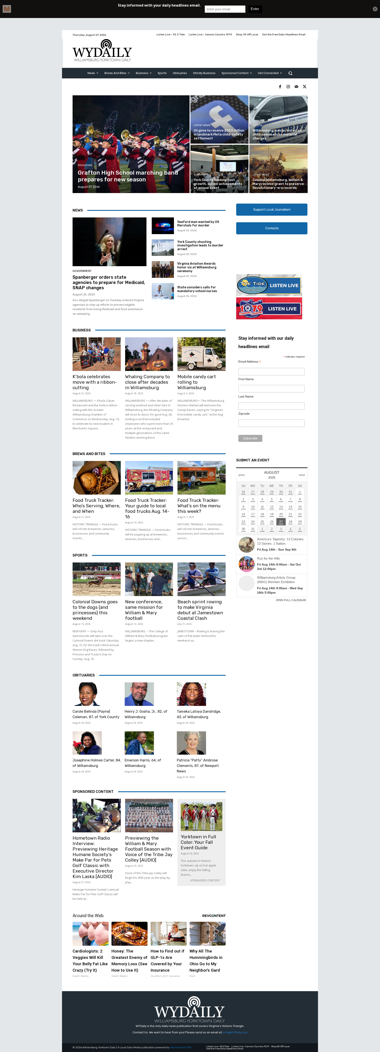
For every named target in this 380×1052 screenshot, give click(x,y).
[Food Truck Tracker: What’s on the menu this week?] (201, 478)
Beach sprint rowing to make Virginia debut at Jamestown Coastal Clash (200, 610)
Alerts (257, 125)
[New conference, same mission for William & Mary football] (149, 579)
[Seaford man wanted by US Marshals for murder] (163, 225)
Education (85, 165)
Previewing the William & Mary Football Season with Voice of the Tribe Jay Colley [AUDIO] (149, 849)
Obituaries (84, 675)
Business (82, 330)
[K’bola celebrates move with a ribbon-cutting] (97, 354)
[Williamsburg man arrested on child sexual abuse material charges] (278, 119)
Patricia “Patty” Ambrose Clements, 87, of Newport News (198, 765)
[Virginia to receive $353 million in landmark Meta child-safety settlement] (219, 119)
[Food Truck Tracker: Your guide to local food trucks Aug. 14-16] (149, 478)
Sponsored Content (93, 791)
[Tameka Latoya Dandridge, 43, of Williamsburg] (191, 694)
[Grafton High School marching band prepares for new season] (131, 144)
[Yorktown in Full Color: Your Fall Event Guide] (201, 816)
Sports (80, 555)
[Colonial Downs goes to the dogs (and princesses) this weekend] (97, 579)
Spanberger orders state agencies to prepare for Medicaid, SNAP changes (109, 282)
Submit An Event (253, 460)
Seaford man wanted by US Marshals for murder (198, 224)
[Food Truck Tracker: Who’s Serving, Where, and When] (97, 478)
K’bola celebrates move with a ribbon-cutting (95, 382)
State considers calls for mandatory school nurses (197, 289)
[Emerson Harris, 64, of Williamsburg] (139, 743)
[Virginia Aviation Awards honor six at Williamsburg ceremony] (163, 269)
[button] (290, 73)
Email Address (249, 362)
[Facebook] (280, 87)
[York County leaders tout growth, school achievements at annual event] (219, 169)
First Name (246, 379)
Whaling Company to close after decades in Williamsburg (147, 382)
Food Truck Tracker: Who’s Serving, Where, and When (96, 505)
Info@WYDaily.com (235, 1032)
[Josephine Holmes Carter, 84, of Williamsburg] (87, 743)
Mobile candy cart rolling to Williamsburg (196, 382)
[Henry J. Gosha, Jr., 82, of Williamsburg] (139, 694)
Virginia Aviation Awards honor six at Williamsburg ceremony (196, 267)
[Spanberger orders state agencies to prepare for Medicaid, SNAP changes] (109, 241)
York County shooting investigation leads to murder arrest (200, 245)
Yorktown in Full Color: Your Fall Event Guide (198, 842)
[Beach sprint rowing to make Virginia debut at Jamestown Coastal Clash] (201, 579)
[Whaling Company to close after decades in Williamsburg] (149, 354)
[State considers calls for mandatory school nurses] (163, 291)
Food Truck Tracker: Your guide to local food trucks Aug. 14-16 (147, 508)
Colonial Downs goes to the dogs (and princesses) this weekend (95, 610)
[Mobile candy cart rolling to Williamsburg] (201, 354)
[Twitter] (304, 87)
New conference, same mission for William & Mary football (144, 610)
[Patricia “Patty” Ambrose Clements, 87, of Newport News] (191, 743)
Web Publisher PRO (181, 1047)
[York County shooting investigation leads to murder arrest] (163, 247)
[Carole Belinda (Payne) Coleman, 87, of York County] (87, 694)
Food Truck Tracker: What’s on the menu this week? (199, 505)
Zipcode (244, 413)
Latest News (202, 125)
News (78, 210)
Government (202, 174)
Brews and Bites (89, 454)
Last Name (246, 396)
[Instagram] (288, 87)
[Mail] (296, 87)
